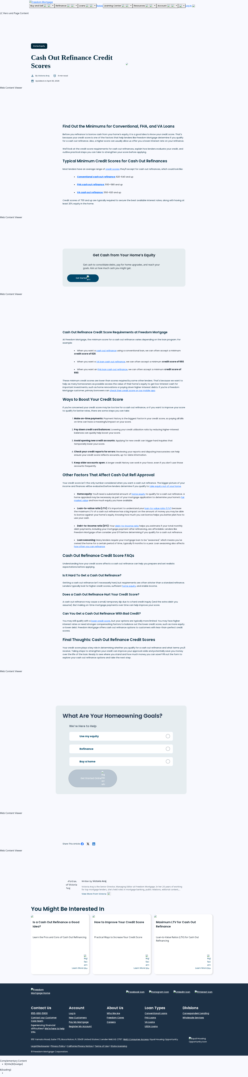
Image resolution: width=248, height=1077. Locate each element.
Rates (100, 5)
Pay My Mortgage (79, 1022)
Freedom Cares (115, 1017)
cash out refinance (106, 350)
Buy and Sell (37, 5)
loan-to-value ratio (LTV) (158, 508)
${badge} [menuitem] (14, 1064)
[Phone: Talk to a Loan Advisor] (182, 6)
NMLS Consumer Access (136, 1039)
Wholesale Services (193, 1017)
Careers (111, 1022)
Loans (82, 5)
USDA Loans (151, 1026)
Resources (140, 5)
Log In (189, 5)
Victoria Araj (44, 75)
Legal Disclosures (40, 1046)
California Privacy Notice (80, 1046)
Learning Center (113, 5)
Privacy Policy (58, 1046)
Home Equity (39, 46)
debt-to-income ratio (127, 525)
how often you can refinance (89, 546)
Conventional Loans (156, 1013)
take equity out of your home (165, 486)
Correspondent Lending (196, 1013)
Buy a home (87, 761)
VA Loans (150, 1022)
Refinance (61, 5)
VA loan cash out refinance (110, 361)
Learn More (78, 967)
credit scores (112, 169)
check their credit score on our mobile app (132, 390)
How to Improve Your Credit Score (119, 922)
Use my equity (89, 736)
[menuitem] (126, 1073)
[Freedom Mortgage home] (41, 1)
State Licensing (119, 1046)
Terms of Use (102, 1046)
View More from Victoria (94, 893)
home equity (138, 493)
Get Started (81, 277)
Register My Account (80, 1026)
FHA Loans (150, 1017)
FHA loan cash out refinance (112, 369)
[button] (21, 27)
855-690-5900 (39, 1013)
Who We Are (113, 1013)
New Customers (78, 1017)
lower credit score (100, 620)
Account (162, 5)
